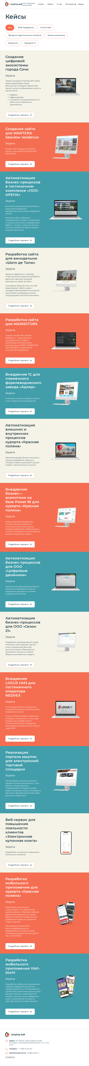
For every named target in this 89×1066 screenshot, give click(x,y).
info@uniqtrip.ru (33, 1053)
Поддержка (10, 1057)
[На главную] (13, 4)
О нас (59, 4)
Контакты (69, 4)
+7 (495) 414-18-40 (25, 1049)
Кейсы (50, 4)
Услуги (41, 4)
